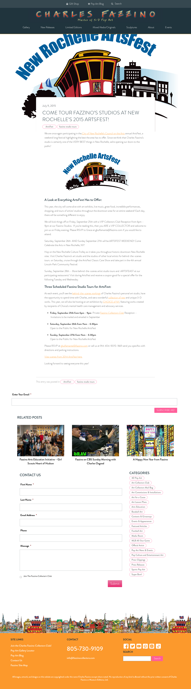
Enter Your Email (21, 394)
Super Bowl (137, 574)
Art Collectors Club (140, 482)
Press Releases (138, 564)
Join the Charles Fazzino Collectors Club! (31, 646)
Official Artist (138, 545)
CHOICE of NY (111, 302)
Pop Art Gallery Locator (22, 650)
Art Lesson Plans (139, 502)
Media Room (137, 535)
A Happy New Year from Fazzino (150, 460)
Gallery (26, 27)
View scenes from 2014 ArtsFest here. (63, 357)
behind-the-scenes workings (86, 293)
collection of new (116, 297)
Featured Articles (139, 526)
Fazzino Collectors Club (112, 313)
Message (25, 546)
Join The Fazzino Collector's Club (37, 576)
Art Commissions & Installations (146, 492)
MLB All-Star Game (141, 540)
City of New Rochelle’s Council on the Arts (103, 133)
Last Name (26, 500)
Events (168, 27)
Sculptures (131, 27)
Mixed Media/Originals (104, 27)
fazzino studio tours (68, 126)
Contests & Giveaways (142, 516)
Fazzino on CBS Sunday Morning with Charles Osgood (95, 462)
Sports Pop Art (138, 569)
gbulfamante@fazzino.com (74, 346)
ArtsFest (49, 126)
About (151, 27)
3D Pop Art (137, 478)
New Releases (48, 27)
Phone (23, 530)
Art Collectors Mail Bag (142, 487)
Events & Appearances (142, 521)
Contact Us (16, 660)
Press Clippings (138, 559)
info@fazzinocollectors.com (81, 658)
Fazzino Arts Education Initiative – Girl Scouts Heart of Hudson (41, 462)
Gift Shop (74, 4)
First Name (27, 484)
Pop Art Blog (97, 4)
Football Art (137, 531)
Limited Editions (73, 27)
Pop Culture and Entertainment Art (147, 555)
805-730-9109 (85, 648)
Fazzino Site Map (19, 665)
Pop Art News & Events (142, 550)
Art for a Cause (138, 497)
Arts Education (138, 506)
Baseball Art (137, 511)
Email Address (28, 515)
